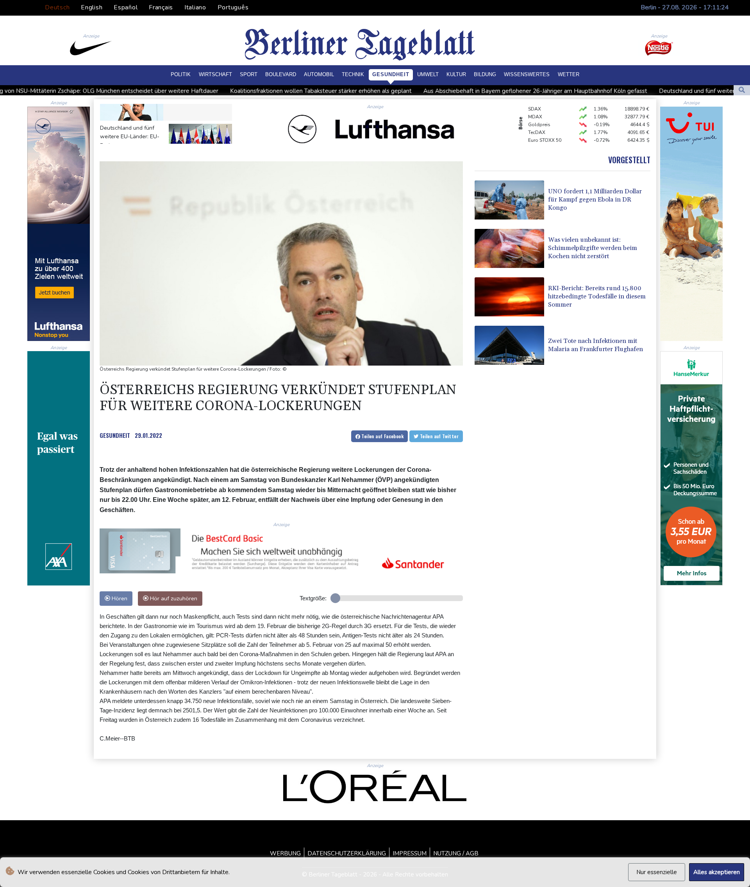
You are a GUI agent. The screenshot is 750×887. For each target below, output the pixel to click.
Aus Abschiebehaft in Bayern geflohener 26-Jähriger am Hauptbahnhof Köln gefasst (442, 91)
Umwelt (428, 74)
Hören (118, 598)
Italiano (195, 7)
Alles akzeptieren (716, 872)
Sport (248, 74)
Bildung (485, 74)
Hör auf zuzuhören (172, 598)
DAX (533, 144)
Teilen (382, 436)
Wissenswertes (527, 74)
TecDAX (536, 120)
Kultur (456, 74)
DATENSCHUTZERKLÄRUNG (346, 853)
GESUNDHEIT (115, 435)
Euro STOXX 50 (544, 128)
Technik (353, 74)
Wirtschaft (215, 74)
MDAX (535, 105)
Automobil (319, 74)
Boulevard (280, 74)
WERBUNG (285, 853)
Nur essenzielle (656, 872)
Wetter (568, 74)
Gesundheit (390, 74)
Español (126, 7)
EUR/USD (538, 136)
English (91, 7)
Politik (181, 74)
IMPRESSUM (410, 853)
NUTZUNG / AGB (456, 853)
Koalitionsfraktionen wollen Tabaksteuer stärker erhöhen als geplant (228, 91)
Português (233, 7)
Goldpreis (539, 112)
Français (161, 7)
